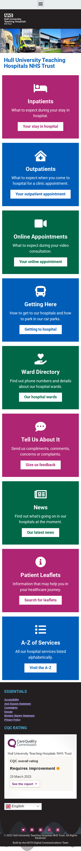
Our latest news (40, 532)
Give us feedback (41, 465)
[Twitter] (23, 830)
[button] (40, 3)
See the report (22, 784)
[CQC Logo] (22, 747)
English (17, 806)
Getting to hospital (41, 329)
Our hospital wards (40, 397)
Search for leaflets (40, 600)
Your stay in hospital (40, 126)
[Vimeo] (40, 830)
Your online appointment (40, 262)
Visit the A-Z (40, 668)
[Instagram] (49, 830)
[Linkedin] (58, 830)
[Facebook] (32, 830)
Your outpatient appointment (40, 194)
